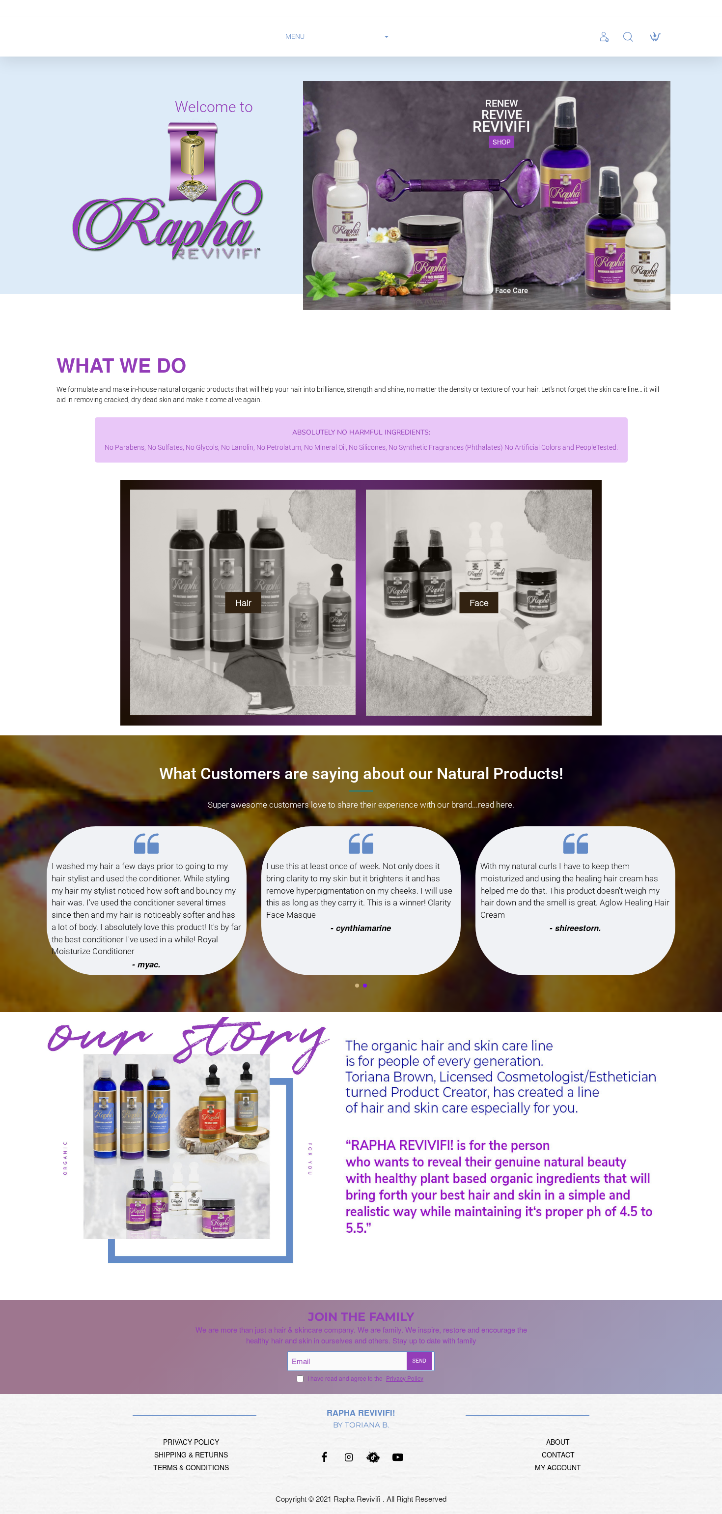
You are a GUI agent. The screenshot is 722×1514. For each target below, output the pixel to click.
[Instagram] (349, 1457)
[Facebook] (324, 1457)
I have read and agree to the (364, 1378)
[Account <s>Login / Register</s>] (607, 37)
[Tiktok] (373, 1457)
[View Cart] (655, 37)
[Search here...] (628, 37)
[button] (357, 986)
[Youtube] (398, 1457)
